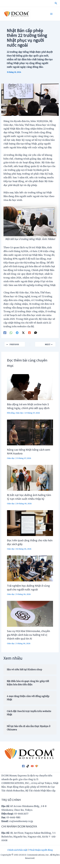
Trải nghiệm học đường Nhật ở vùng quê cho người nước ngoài (28, 587)
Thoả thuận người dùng (41, 850)
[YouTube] (32, 766)
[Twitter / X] (23, 332)
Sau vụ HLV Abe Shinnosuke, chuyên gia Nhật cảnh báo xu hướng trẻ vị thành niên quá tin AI (28, 634)
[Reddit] (29, 332)
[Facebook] (4, 332)
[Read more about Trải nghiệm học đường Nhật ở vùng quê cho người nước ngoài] (30, 568)
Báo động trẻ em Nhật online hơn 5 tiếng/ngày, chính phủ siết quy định (28, 406)
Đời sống (11, 413)
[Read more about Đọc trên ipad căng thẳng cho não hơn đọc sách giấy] (30, 523)
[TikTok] (27, 766)
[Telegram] (17, 332)
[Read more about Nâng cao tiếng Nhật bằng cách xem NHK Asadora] (30, 432)
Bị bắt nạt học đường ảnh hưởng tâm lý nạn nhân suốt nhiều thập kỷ (29, 496)
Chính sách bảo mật (17, 850)
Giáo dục (19, 413)
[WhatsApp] (11, 332)
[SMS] (35, 332)
